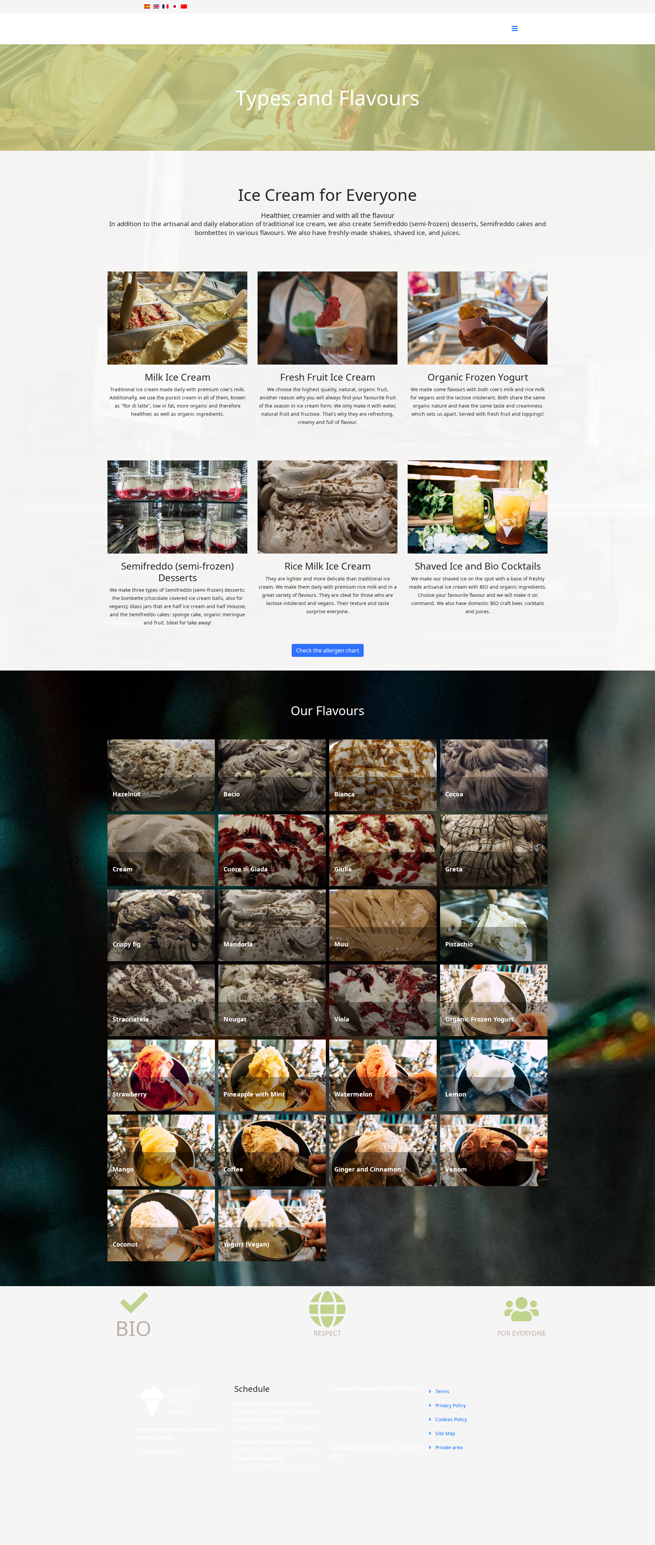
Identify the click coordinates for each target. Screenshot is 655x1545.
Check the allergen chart (327, 650)
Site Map (444, 1433)
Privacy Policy (450, 1405)
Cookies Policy (450, 1419)
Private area (448, 1447)
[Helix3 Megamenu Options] (515, 28)
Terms (441, 1391)
